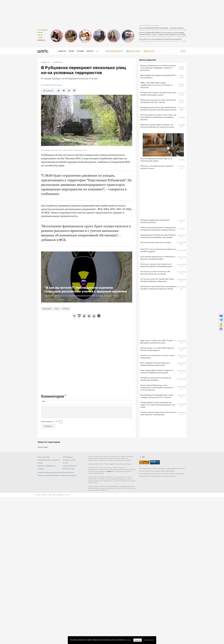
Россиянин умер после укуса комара (155, 242)
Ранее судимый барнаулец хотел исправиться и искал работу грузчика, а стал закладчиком (156, 387)
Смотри (89, 51)
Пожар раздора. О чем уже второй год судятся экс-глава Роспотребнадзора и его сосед (157, 404)
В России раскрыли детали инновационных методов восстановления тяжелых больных (158, 228)
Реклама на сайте (69, 460)
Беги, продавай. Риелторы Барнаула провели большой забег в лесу (155, 364)
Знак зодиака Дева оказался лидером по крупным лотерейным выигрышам (156, 371)
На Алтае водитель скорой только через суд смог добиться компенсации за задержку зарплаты (158, 117)
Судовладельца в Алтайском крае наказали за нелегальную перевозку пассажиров (158, 236)
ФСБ (57, 309)
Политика (61, 300)
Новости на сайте (44, 457)
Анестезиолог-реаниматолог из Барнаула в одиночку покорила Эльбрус (157, 258)
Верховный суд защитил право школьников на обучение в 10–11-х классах (158, 101)
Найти (183, 51)
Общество (58, 62)
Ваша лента (150, 51)
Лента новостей (147, 60)
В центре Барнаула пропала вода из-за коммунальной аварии (156, 159)
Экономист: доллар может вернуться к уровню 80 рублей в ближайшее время (156, 265)
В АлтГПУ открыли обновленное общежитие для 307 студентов (158, 250)
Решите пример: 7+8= (50, 421)
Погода (40, 463)
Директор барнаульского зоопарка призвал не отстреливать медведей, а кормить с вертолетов (158, 67)
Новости (62, 51)
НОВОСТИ (45, 62)
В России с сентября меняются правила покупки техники (156, 167)
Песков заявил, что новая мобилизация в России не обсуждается (157, 349)
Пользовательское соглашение (48, 460)
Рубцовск (46, 309)
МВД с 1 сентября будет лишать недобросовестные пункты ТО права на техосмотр (156, 85)
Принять (137, 640)
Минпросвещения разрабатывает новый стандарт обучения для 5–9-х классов (156, 396)
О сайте (65, 463)
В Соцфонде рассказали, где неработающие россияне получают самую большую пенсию (158, 108)
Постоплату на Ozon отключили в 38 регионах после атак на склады (155, 272)
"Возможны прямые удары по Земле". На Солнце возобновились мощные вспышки (157, 126)
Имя (43, 401)
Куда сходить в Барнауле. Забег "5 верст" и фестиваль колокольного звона (158, 341)
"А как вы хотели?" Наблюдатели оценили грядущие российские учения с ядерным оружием (86, 289)
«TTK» (67, 495)
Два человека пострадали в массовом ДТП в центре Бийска (158, 76)
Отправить (48, 426)
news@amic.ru (110, 471)
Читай (71, 51)
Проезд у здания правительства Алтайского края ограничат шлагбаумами (158, 413)
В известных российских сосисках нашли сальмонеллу (157, 356)
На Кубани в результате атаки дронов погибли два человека (155, 379)
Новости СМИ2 (43, 447)
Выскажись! (48, 91)
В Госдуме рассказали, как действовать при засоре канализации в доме (158, 93)
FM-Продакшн (68, 457)
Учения (65, 309)
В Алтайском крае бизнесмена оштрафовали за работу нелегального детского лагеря (158, 287)
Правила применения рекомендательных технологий (56, 472)
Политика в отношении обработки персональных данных (57, 475)
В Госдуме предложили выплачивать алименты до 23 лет (155, 221)
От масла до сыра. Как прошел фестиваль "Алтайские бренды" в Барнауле (157, 280)
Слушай (80, 51)
